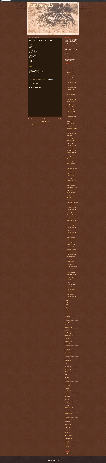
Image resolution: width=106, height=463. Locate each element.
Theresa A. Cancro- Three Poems (72, 131)
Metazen (66, 374)
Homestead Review (68, 355)
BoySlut (66, 324)
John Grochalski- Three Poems (72, 190)
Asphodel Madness (68, 316)
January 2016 (69, 77)
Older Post (59, 118)
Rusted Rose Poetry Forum (69, 397)
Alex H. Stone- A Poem (70, 118)
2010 (67, 309)
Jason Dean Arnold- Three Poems (72, 222)
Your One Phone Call (68, 438)
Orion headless (67, 385)
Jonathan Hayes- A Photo (71, 96)
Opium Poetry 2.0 (67, 383)
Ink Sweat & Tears (68, 360)
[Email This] (48, 79)
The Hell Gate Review (68, 419)
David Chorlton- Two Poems (71, 287)
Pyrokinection (67, 391)
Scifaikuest (66, 402)
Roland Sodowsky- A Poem (71, 152)
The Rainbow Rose (68, 427)
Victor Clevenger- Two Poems (71, 89)
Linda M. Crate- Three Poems (71, 166)
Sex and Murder (67, 404)
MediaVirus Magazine (68, 372)
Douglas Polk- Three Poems (71, 97)
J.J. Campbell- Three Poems (71, 178)
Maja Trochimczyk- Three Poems (72, 126)
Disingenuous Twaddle (68, 341)
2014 (67, 302)
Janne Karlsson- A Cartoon (71, 235)
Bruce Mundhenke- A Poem (71, 109)
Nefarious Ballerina (68, 379)
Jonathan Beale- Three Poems (71, 204)
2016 (67, 65)
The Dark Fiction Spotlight (69, 418)
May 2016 (68, 70)
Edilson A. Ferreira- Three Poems (72, 106)
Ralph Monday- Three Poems (71, 211)
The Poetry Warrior (68, 426)
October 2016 (69, 67)
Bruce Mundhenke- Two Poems (72, 182)
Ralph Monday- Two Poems (71, 147)
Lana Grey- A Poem (70, 242)
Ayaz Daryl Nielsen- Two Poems (72, 266)
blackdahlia (67, 444)
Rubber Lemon (67, 396)
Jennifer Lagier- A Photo (71, 111)
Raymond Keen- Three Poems (71, 180)
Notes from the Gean (68, 380)
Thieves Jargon (67, 430)
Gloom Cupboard (67, 352)
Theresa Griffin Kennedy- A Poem (72, 207)
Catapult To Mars (67, 330)
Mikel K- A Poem (69, 135)
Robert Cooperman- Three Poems (72, 202)
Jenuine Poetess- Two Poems (71, 277)
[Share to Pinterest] (52, 79)
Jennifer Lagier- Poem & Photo (72, 275)
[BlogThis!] (49, 79)
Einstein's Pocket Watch (69, 346)
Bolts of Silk (67, 322)
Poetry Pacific (67, 388)
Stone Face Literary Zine (69, 408)
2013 (67, 304)
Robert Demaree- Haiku (70, 294)
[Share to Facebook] (51, 79)
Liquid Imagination (68, 366)
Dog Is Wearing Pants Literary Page (70, 343)
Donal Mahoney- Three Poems (72, 168)
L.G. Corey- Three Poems (71, 284)
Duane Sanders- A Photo (71, 200)
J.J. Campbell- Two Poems (71, 252)
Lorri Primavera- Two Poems (71, 125)
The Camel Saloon (68, 415)
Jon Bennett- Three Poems (71, 165)
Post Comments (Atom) (36, 124)
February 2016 (69, 75)
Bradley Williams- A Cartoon (71, 140)
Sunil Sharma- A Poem (70, 102)
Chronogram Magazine (68, 332)
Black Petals (67, 319)
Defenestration (67, 338)
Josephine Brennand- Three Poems (72, 156)
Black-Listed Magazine (68, 321)
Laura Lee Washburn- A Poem (71, 150)
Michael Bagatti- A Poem (71, 259)
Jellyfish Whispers (68, 361)
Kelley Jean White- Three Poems (72, 199)
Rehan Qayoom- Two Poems (71, 116)
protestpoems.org (67, 446)
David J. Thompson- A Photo (71, 82)
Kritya (66, 363)
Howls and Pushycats (68, 357)
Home (45, 118)
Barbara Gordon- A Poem (71, 79)
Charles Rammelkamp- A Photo (72, 128)
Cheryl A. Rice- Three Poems (71, 268)
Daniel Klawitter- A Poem (71, 239)
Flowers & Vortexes (68, 347)
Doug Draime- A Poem (70, 138)
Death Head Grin (67, 336)
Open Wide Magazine (68, 382)
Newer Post (30, 118)
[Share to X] (50, 79)
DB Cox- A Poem (69, 130)
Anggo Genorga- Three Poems (72, 249)
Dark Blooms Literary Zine (69, 335)
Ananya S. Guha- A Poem (71, 94)
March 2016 (69, 74)
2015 (67, 300)
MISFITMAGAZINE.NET (69, 369)
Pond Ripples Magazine (69, 390)
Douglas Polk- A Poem (70, 197)
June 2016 (68, 68)
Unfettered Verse (67, 432)
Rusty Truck (67, 399)
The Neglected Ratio (68, 424)
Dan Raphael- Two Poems (71, 251)
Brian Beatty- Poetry (70, 158)
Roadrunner (67, 394)
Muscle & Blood (67, 377)
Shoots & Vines (67, 405)
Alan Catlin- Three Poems (71, 84)
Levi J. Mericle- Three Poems (71, 113)
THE (65, 410)
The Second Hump (68, 429)
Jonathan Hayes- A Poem (71, 143)
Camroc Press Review (68, 327)
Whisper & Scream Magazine (69, 435)
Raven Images (67, 393)
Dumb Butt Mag (67, 344)
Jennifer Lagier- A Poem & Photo (72, 175)
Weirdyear (66, 433)
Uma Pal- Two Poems (70, 123)
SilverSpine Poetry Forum (69, 407)
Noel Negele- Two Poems (71, 80)
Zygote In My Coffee (68, 440)
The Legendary (67, 421)
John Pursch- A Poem (70, 230)
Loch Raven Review (68, 368)
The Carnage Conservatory (69, 416)
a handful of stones (68, 441)
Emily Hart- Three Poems (71, 272)
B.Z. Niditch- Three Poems (71, 214)
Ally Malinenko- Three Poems (72, 121)
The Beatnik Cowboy (68, 413)
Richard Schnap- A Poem (71, 183)
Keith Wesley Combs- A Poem (71, 247)
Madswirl (66, 371)
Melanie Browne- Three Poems (72, 92)
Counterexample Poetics (69, 333)
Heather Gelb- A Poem (70, 261)
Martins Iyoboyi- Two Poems (71, 101)
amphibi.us (66, 443)
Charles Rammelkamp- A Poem (72, 246)
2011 (67, 307)
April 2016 (69, 72)
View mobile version (45, 121)
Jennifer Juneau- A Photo (71, 289)
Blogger (58, 460)
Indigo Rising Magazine (69, 358)
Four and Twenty (67, 349)
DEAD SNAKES (40, 5)
